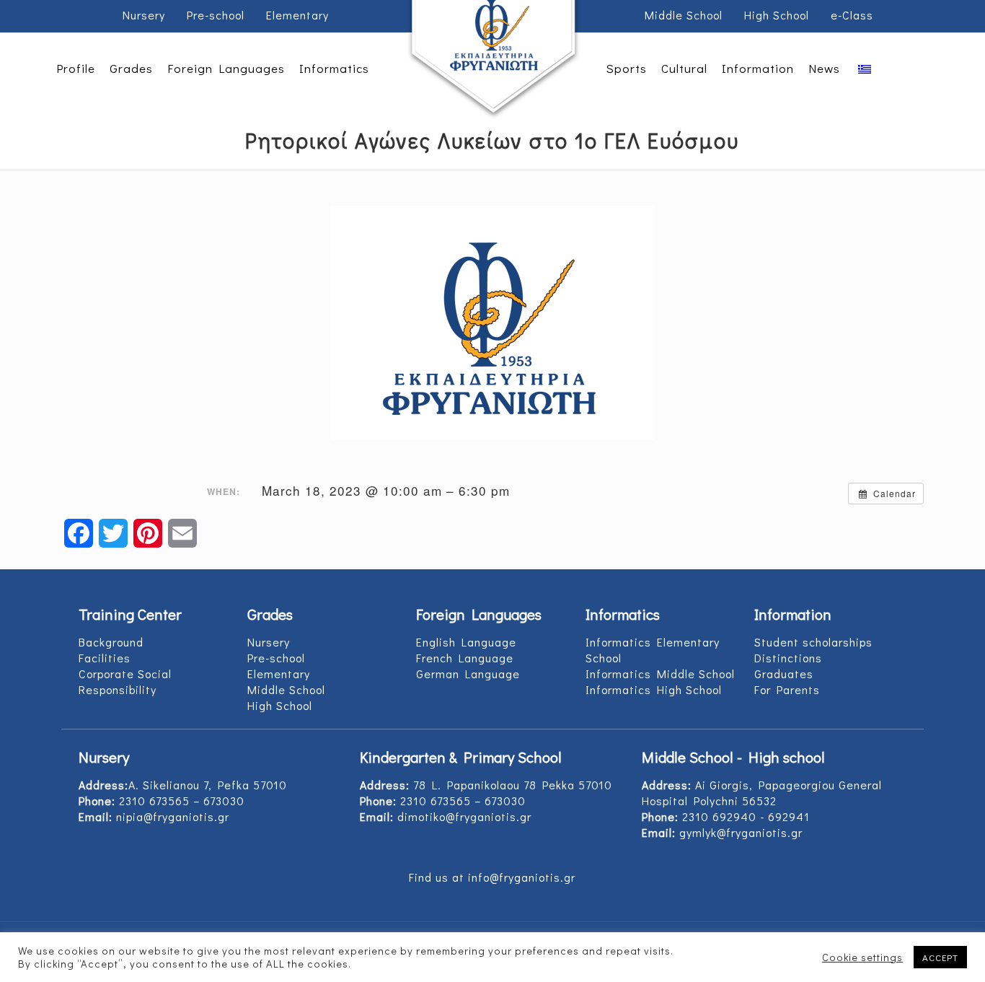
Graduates (783, 673)
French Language (464, 657)
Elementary (297, 14)
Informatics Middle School (660, 673)
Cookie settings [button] (862, 957)
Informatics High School (654, 689)
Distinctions (788, 657)
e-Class (852, 14)
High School (776, 14)
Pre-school (215, 14)
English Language (466, 641)
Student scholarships (813, 641)
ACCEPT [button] (940, 957)
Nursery (144, 14)
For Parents (787, 689)
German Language (468, 673)
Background (111, 641)
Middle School (684, 14)
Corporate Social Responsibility (125, 681)
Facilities (105, 657)
